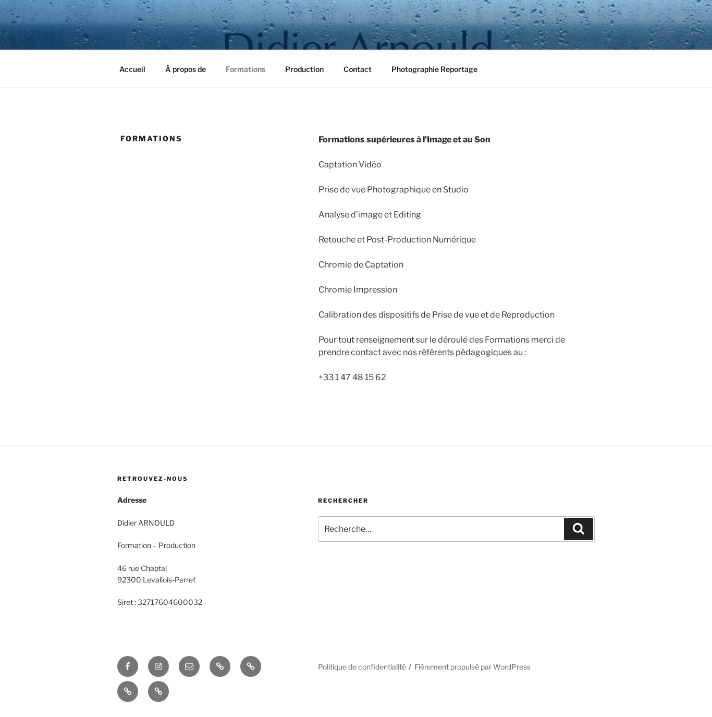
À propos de (185, 69)
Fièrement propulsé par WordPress (472, 666)
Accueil (132, 69)
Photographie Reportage (434, 69)
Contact (357, 69)
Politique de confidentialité (362, 666)
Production (304, 69)
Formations (245, 69)
